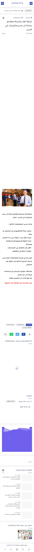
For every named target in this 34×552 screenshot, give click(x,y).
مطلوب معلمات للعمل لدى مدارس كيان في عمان (12, 496)
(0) (3, 33)
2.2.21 (17, 484)
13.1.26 (17, 502)
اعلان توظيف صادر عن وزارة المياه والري (12, 10)
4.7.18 (17, 493)
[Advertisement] (17, 110)
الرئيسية (28, 18)
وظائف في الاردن (27, 327)
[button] (23, 334)
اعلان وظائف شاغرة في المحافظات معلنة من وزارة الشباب (12, 506)
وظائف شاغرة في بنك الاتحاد (12, 514)
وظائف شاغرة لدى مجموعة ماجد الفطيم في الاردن (11, 478)
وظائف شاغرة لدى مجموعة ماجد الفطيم (11, 487)
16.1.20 (17, 475)
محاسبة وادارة (10, 324)
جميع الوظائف (17, 18)
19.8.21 (17, 512)
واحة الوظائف (17, 3)
